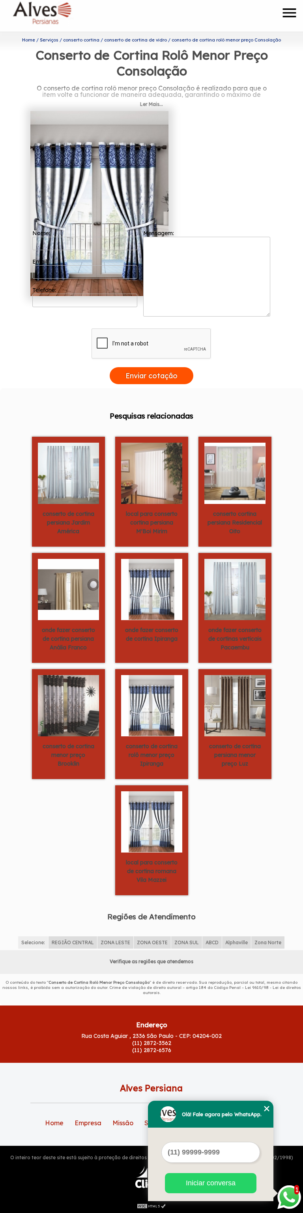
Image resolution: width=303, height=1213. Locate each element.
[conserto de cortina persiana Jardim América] (68, 473)
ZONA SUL (186, 942)
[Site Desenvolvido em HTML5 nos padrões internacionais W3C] (151, 1205)
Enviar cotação (151, 375)
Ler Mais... (151, 104)
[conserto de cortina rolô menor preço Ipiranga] (152, 705)
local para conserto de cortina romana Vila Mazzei (152, 871)
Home (54, 1123)
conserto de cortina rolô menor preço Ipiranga (152, 755)
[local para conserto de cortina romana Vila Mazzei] (152, 821)
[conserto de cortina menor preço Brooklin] (68, 705)
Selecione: (33, 942)
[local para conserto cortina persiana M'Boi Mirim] (152, 473)
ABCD (212, 942)
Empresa (88, 1123)
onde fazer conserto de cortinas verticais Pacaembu (235, 638)
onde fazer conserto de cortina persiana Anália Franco (68, 638)
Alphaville (236, 942)
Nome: (42, 233)
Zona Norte (267, 942)
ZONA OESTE (152, 942)
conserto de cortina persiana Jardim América (68, 522)
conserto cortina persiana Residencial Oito (235, 522)
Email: (41, 261)
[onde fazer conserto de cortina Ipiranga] (152, 589)
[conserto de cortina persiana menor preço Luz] (235, 705)
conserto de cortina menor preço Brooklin (68, 755)
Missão (122, 1123)
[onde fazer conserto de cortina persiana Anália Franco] (68, 589)
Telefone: (45, 290)
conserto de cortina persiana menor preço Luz (235, 755)
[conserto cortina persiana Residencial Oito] (235, 473)
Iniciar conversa (211, 1183)
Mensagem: (159, 233)
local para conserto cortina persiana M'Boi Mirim (152, 522)
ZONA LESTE (115, 942)
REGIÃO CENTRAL (73, 942)
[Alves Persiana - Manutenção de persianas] (57, 16)
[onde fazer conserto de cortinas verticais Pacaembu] (235, 589)
